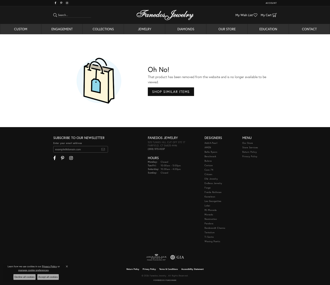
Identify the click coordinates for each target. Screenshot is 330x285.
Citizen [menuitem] (208, 174)
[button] (271, 3)
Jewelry (144, 29)
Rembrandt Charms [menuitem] (215, 228)
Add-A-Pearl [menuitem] (211, 143)
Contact (309, 29)
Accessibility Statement (192, 269)
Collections (103, 29)
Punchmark (171, 280)
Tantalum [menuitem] (209, 232)
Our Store (227, 29)
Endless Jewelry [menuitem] (213, 183)
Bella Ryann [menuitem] (211, 151)
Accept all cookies (48, 277)
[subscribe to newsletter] (103, 149)
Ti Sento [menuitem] (209, 236)
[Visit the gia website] (177, 257)
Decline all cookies (24, 277)
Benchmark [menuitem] (210, 156)
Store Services (250, 147)
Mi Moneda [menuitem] (211, 210)
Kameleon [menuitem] (210, 196)
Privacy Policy (249, 156)
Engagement (62, 29)
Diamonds (185, 29)
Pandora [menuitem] (209, 223)
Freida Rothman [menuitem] (213, 192)
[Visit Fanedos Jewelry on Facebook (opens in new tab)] (55, 3)
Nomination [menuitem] (211, 219)
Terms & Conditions (168, 269)
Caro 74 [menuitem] (209, 169)
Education (268, 29)
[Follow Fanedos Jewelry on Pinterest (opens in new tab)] (61, 3)
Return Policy (249, 151)
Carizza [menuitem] (209, 165)
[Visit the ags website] (156, 257)
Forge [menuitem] (208, 187)
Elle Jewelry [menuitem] (211, 178)
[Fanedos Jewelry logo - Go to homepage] (165, 15)
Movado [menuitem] (209, 214)
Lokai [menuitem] (207, 205)
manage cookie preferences (33, 270)
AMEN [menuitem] (208, 147)
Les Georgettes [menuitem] (213, 201)
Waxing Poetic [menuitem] (212, 241)
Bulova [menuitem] (208, 160)
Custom (20, 29)
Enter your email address (67, 143)
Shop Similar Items (171, 91)
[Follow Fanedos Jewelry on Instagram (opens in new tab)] (67, 3)
